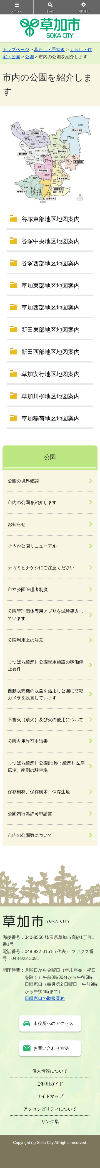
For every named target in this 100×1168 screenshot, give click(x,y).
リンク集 (50, 1121)
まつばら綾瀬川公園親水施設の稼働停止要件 (45, 666)
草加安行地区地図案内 (50, 374)
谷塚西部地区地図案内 (50, 263)
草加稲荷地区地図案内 (50, 418)
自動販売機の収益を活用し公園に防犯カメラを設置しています (45, 694)
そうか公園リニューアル (32, 546)
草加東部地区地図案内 (50, 285)
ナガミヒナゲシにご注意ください (41, 567)
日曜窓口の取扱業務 (45, 998)
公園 (29, 56)
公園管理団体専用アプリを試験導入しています (45, 615)
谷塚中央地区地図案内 (50, 241)
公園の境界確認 (23, 480)
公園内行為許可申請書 (30, 813)
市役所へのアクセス (53, 1023)
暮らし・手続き (49, 49)
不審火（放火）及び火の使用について (45, 719)
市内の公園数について (30, 835)
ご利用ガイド (50, 1083)
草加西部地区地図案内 (50, 307)
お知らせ (17, 524)
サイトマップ (50, 1096)
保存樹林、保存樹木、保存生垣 (39, 791)
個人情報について (50, 1071)
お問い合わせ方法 (51, 1048)
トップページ (15, 49)
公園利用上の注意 (25, 640)
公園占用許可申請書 (28, 741)
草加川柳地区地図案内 (50, 396)
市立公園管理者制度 (28, 589)
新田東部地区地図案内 (50, 329)
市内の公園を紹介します (32, 502)
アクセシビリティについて (50, 1109)
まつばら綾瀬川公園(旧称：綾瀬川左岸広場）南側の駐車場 (46, 766)
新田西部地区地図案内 (50, 352)
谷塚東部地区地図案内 (50, 219)
